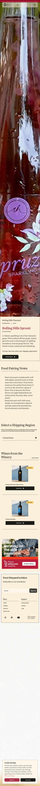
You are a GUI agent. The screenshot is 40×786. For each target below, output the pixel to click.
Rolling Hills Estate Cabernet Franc (14, 484)
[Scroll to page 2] (21, 315)
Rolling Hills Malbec (11, 519)
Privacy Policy (9, 776)
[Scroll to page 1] (19, 315)
